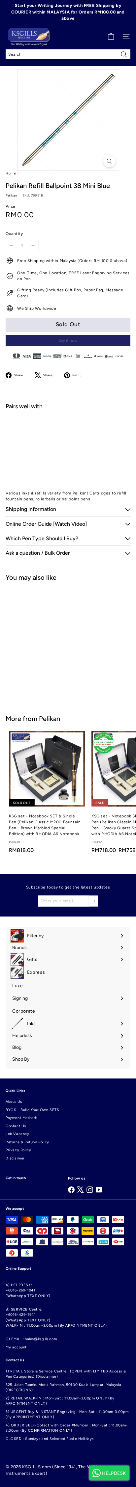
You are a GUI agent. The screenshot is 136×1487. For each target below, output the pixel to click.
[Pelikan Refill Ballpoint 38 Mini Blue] (68, 437)
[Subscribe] (93, 901)
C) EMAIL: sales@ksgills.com (31, 1339)
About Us (14, 1102)
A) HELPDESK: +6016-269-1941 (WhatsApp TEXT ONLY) (28, 1290)
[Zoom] (109, 161)
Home (11, 173)
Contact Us (16, 1126)
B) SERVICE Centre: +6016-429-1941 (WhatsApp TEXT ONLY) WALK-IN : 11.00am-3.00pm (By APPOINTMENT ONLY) (56, 1317)
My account (16, 1347)
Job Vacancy (17, 1134)
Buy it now (68, 340)
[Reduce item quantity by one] (11, 245)
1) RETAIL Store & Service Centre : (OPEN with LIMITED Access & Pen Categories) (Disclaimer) (66, 1374)
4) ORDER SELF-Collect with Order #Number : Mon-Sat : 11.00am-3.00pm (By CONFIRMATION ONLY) (67, 1428)
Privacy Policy (18, 1150)
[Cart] (111, 36)
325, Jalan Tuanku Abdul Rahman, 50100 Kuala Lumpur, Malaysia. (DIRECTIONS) (64, 1388)
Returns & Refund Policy (27, 1142)
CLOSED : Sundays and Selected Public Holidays (50, 1439)
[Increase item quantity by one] (33, 245)
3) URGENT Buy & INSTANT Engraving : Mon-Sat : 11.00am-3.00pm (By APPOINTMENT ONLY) (67, 1415)
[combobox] (68, 54)
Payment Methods (22, 1118)
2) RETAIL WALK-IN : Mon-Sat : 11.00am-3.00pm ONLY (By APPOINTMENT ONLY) (60, 1401)
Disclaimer (15, 1158)
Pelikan (49, 719)
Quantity (14, 233)
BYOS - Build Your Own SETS (32, 1110)
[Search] (123, 54)
